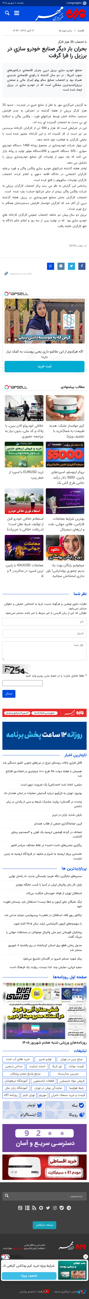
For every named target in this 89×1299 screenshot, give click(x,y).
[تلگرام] (69, 1208)
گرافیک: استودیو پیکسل (32, 1292)
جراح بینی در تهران (72, 1059)
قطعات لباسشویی (43, 1081)
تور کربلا (57, 1066)
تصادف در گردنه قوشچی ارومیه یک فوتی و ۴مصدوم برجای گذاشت (46, 834)
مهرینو (43, 1095)
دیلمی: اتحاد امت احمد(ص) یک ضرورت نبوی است (51, 784)
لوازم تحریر (45, 1059)
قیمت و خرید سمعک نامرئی (68, 1095)
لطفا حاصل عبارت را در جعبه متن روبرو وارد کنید (56, 676)
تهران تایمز (28, 1095)
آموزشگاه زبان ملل (16, 1088)
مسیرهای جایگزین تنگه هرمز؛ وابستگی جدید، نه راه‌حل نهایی (45, 876)
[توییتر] (48, 1208)
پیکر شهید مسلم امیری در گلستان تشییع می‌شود (52, 958)
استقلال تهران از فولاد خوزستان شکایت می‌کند (54, 893)
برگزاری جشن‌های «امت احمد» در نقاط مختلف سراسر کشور (46, 845)
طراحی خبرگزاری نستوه (66, 1292)
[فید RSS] (34, 1208)
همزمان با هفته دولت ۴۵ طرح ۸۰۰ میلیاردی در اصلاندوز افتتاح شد (44, 773)
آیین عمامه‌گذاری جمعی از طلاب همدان (58, 823)
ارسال (8, 693)
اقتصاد (80, 31)
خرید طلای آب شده (18, 1059)
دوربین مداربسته (68, 1073)
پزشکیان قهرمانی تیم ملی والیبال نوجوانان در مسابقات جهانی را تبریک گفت (44, 934)
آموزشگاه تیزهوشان (16, 1081)
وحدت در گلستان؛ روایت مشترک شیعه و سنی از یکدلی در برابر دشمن (44, 804)
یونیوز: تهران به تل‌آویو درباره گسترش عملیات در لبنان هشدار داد (43, 793)
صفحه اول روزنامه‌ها (70, 977)
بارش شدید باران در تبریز (67, 815)
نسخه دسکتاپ (44, 1225)
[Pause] (9, 340)
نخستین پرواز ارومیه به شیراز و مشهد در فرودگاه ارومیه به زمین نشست (43, 856)
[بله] (62, 1208)
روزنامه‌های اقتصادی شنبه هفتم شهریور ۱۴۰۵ (53, 1043)
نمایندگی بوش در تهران (48, 1088)
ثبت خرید (44, 366)
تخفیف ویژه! (29, 1276)
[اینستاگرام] (55, 1208)
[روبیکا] (41, 1208)
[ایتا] (20, 1208)
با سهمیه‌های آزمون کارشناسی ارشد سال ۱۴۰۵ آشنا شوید (48, 923)
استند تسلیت (37, 1066)
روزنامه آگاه (11, 1095)
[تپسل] (6, 293)
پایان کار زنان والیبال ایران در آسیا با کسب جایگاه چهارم (49, 884)
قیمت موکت (76, 1066)
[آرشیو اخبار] (27, 1208)
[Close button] (85, 1256)
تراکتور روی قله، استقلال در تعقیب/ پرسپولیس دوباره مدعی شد (43, 915)
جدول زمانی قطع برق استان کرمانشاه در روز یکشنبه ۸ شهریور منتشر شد (45, 947)
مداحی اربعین (13, 1066)
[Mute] (16, 340)
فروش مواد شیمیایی (72, 1081)
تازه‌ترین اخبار (75, 755)
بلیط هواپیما (76, 1088)
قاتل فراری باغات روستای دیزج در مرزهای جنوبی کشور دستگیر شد (42, 763)
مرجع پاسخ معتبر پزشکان (25, 1073)
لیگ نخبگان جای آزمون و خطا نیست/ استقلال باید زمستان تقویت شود (42, 904)
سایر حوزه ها (65, 31)
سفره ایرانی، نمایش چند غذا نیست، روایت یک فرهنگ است (46, 967)
